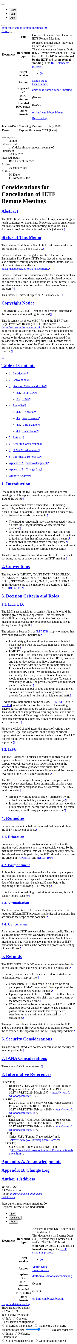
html (39, 112)
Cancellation (29, 431)
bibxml (59, 112)
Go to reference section (20, 1340)
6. (3, 1039)
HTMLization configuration (17, 1321)
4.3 (18, 424)
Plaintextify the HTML (52, 1325)
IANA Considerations (25, 450)
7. (3, 1058)
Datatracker (8, 1197)
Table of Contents (18, 365)
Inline (10, 1333)
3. (3, 596)
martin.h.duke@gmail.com (26, 1193)
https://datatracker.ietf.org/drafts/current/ (24, 268)
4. (3, 818)
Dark (13, 13)
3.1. (4, 604)
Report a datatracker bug (15, 1304)
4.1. (4, 837)
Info (9, 1318)
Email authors (40, 84)
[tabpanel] (38, 1266)
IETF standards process (49, 1250)
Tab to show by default (15, 1314)
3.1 (18, 392)
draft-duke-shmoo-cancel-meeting (52, 89)
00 (41, 73)
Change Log (33, 469)
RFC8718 (43, 631)
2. (3, 566)
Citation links (9, 1337)
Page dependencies (62, 1329)
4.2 (18, 418)
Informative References (26, 456)
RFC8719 (44, 857)
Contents (21, 1318)
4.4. (4, 924)
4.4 (18, 431)
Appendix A (16, 463)
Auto (13, 17)
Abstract (9, 211)
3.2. (4, 749)
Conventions (20, 379)
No (17, 1311)
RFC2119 (15, 588)
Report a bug (39, 118)
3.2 (18, 399)
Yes (8, 1311)
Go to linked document (52, 1340)
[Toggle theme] (2, 4)
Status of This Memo (21, 237)
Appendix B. (13, 1170)
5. (3, 956)
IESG (25, 399)
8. (3, 1074)
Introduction (20, 373)
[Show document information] (10, 32)
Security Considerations (27, 443)
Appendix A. (13, 1161)
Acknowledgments (37, 463)
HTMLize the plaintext (20, 1325)
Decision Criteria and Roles (29, 386)
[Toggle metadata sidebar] (2, 25)
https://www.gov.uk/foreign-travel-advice (35, 1140)
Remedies (18, 405)
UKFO (6, 705)
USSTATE (57, 701)
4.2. (4, 865)
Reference (24, 1333)
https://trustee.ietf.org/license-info (21, 327)
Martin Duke (39, 80)
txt (34, 112)
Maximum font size (12, 1329)
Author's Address (19, 475)
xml (44, 112)
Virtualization (30, 424)
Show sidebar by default (15, 1307)
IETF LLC (28, 392)
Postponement (30, 418)
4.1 (18, 411)
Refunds (18, 437)
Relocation (28, 411)
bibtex (51, 112)
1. (3, 483)
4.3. (4, 903)
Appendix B (16, 469)
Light (13, 9)
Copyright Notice (18, 303)
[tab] (12, 1214)
